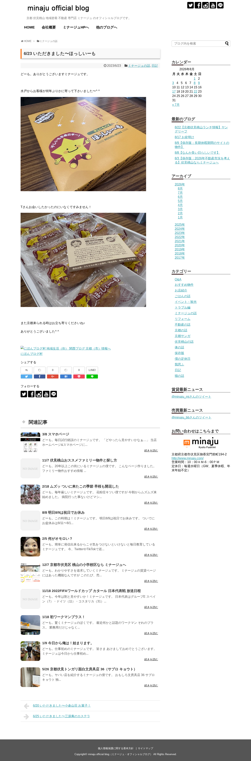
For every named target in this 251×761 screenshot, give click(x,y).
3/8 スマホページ (55, 434)
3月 (180, 209)
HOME (29, 27)
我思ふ (179, 364)
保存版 (179, 353)
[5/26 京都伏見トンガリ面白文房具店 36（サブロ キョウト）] (30, 677)
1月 (180, 217)
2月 (180, 213)
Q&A (178, 279)
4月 (180, 205)
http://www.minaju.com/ (188, 458)
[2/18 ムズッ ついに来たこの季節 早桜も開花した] (30, 494)
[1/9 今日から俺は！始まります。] (30, 651)
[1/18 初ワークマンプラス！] (30, 625)
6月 (180, 196)
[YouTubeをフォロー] (213, 5)
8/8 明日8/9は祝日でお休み (63, 512)
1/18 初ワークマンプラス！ (63, 617)
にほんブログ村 (32, 353)
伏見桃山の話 (184, 341)
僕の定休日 (182, 358)
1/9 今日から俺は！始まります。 (68, 643)
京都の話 (181, 330)
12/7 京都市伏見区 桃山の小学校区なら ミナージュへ (84, 565)
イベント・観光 (186, 301)
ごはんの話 (182, 296)
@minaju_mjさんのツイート (191, 396)
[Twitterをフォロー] (190, 5)
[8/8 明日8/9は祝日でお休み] (30, 520)
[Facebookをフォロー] (198, 5)
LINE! (92, 370)
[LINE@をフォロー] (220, 5)
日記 (155, 65)
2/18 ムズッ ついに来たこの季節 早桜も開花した (80, 486)
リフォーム (182, 319)
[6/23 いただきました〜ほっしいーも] (66, 376)
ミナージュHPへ (76, 27)
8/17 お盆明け (184, 137)
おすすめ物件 (184, 284)
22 (195, 91)
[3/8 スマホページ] (30, 442)
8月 (180, 188)
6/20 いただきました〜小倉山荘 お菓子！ (62, 705)
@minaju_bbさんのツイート (191, 417)
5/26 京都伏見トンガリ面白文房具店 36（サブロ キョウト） (89, 669)
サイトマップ (145, 748)
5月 (180, 201)
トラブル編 (182, 307)
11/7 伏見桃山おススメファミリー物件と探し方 (79, 460)
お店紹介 (181, 290)
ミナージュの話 (139, 65)
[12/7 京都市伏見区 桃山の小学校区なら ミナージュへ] (30, 573)
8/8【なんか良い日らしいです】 (197, 152)
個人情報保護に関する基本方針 (116, 748)
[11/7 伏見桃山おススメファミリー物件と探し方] (30, 468)
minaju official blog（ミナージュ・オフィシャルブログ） (120, 754)
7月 (180, 192)
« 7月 (176, 104)
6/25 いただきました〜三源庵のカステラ (61, 716)
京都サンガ (182, 336)
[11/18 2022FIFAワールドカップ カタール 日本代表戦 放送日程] (30, 599)
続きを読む (151, 450)
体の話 (179, 347)
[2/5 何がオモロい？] (30, 546)
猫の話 (179, 375)
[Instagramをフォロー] (205, 5)
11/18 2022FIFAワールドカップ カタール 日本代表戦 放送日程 (91, 591)
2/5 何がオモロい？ (57, 539)
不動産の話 (182, 324)
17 (174, 91)
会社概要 (49, 27)
